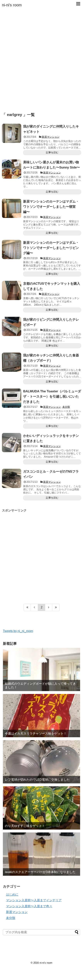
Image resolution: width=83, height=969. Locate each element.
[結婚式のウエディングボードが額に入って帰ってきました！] (41, 669)
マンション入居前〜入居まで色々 (29, 906)
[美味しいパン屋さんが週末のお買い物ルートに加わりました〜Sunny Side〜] (11, 169)
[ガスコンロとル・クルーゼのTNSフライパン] (11, 478)
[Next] (48, 607)
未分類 (66, 406)
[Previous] (34, 607)
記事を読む (52, 152)
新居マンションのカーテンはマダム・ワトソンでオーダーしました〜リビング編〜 (51, 248)
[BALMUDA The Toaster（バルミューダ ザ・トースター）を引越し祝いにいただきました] (11, 398)
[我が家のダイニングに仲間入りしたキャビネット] (11, 133)
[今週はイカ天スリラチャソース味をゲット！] (41, 715)
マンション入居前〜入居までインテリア (34, 900)
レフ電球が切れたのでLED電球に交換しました (37, 779)
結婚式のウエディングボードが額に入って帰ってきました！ (40, 685)
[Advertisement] (41, 63)
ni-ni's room (12, 5)
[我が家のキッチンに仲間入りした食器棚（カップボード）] (11, 362)
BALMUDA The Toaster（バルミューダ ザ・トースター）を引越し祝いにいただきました (52, 396)
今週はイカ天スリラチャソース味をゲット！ (36, 733)
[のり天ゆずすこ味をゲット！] (41, 808)
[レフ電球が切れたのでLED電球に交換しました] (41, 761)
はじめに (12, 894)
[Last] (55, 607)
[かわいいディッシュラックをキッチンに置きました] (11, 442)
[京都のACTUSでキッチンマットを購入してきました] (11, 290)
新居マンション (50, 136)
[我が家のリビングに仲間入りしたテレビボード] (11, 326)
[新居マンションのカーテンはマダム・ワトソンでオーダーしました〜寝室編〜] (11, 208)
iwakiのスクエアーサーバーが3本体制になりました (40, 872)
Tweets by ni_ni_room (18, 631)
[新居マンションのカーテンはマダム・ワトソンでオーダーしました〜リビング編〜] (11, 249)
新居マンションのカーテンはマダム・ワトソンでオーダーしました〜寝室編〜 (51, 207)
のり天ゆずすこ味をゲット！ (25, 825)
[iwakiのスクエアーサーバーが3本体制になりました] (41, 854)
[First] (27, 607)
